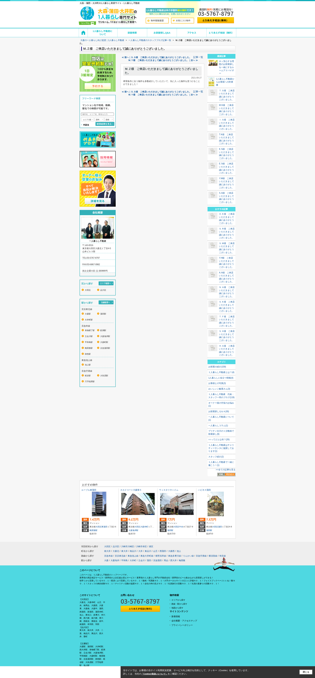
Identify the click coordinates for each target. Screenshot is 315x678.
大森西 (171, 551)
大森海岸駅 (105, 336)
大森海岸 (115, 560)
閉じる (306, 672)
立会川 (141, 560)
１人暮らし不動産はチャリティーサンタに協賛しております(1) (221, 448)
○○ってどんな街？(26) (219, 439)
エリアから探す (178, 600)
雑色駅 (88, 354)
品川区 (103, 290)
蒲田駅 (103, 314)
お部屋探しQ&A (162, 32)
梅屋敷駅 (89, 348)
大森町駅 (104, 342)
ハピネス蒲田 (204, 490)
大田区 (88, 290)
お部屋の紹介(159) (217, 366)
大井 (140, 551)
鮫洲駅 (103, 330)
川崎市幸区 (141, 546)
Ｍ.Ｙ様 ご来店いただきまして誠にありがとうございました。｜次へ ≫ (163, 60)
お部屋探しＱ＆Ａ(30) (218, 411)
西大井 (173, 560)
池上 (179, 551)
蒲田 (220, 527)
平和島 (124, 560)
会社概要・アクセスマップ (184, 620)
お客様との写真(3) (217, 383)
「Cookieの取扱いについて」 (154, 674)
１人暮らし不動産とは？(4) (221, 372)
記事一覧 (198, 57)
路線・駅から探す (179, 604)
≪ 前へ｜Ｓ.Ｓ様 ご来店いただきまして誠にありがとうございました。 (156, 57)
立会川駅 (89, 336)
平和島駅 (89, 342)
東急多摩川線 (174, 556)
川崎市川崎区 (127, 546)
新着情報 (175, 616)
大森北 (116, 551)
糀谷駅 (88, 375)
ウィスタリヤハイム (168, 490)
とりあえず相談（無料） (221, 32)
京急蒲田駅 (105, 348)
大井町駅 (89, 320)
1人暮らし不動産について (102, 32)
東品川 (148, 551)
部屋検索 (132, 32)
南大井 (107, 551)
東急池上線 (133, 556)
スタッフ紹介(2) (216, 456)
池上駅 (88, 365)
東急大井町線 (146, 556)
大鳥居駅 (104, 375)
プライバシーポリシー (182, 625)
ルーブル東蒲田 (88, 490)
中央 (181, 527)
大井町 (133, 560)
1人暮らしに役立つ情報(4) (220, 378)
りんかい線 (188, 556)
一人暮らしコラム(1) (218, 425)
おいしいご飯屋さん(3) (219, 389)
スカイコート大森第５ (131, 490)
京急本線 (108, 556)
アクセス (191, 32)
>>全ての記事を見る (225, 469)
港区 (151, 546)
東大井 (124, 551)
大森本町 (144, 527)
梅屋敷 (182, 560)
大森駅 (88, 314)
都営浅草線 (160, 556)
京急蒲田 (157, 560)
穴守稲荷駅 (90, 381)
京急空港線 (201, 556)
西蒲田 (163, 551)
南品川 (133, 551)
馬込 (166, 560)
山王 (155, 551)
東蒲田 (104, 527)
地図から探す (177, 608)
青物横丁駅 (90, 330)
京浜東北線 (120, 556)
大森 (106, 560)
